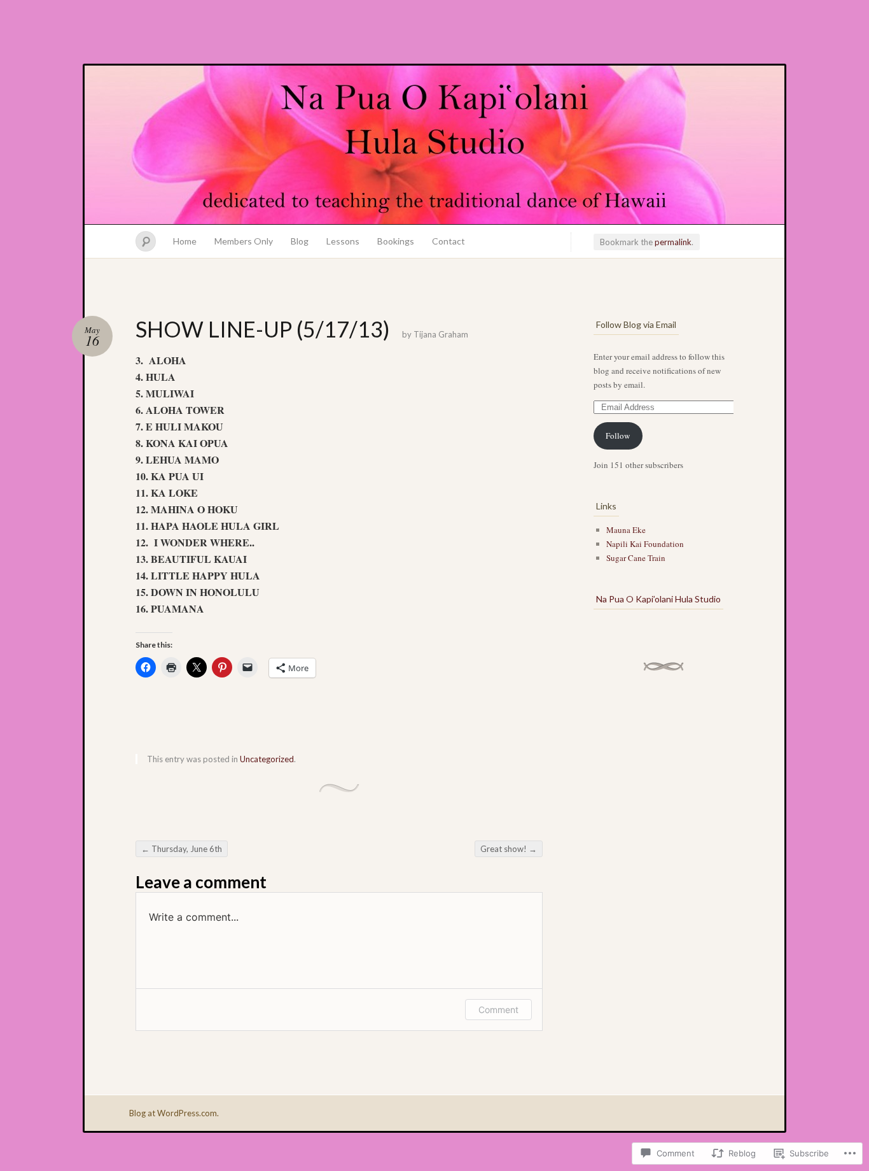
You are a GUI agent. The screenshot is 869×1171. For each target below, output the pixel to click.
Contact (448, 241)
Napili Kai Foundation (645, 544)
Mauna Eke (626, 530)
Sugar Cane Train (635, 558)
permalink (673, 242)
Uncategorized (267, 759)
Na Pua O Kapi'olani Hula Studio (434, 145)
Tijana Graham (441, 334)
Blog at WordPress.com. (174, 1113)
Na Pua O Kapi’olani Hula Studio (658, 598)
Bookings (395, 241)
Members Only (243, 241)
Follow (618, 435)
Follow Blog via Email (636, 324)
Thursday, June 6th (181, 849)
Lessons (342, 241)
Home (185, 241)
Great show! (508, 849)
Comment (498, 1009)
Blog (300, 241)
